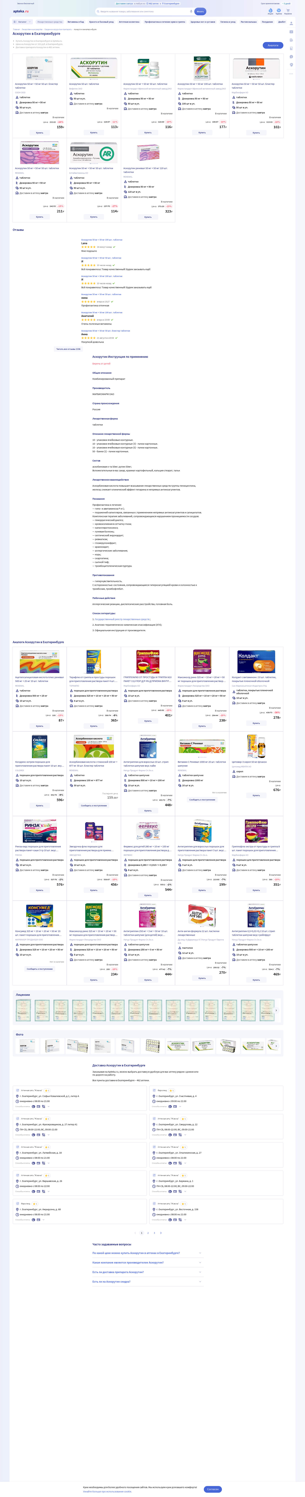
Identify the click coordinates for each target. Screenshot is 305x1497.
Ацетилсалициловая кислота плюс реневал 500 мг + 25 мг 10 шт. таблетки (39, 679)
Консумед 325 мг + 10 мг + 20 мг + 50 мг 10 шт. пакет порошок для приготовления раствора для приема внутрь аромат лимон (39, 933)
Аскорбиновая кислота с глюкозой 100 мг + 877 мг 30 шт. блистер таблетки (93, 763)
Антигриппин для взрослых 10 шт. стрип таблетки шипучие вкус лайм (146, 763)
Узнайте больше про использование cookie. (107, 1491)
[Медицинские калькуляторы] (291, 48)
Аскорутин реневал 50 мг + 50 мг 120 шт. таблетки (145, 170)
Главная (16, 29)
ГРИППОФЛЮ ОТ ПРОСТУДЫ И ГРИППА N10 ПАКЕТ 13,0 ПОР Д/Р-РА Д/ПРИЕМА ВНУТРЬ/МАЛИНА (148, 680)
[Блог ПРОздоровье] (291, 40)
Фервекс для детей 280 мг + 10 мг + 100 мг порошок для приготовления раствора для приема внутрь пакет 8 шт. (148, 849)
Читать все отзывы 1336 (68, 349)
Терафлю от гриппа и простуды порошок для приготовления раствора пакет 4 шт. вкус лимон (92, 680)
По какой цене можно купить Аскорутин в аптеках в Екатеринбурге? (136, 1253)
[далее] (276, 1010)
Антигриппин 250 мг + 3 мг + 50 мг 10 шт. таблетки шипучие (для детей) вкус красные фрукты (146, 933)
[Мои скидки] (291, 32)
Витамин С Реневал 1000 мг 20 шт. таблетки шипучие (202, 763)
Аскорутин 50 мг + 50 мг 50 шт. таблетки (145, 83)
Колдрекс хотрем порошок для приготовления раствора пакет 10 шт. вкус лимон (39, 764)
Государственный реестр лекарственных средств (122, 619)
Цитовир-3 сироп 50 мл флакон (249, 761)
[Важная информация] (291, 56)
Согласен (213, 1489)
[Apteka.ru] (23, 11)
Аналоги (273, 45)
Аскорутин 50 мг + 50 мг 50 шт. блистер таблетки (36, 85)
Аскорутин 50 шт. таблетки (84, 83)
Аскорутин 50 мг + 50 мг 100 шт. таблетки (200, 83)
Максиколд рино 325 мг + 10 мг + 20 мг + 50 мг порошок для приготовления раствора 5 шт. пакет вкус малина (202, 680)
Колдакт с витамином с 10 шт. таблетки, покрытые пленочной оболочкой (254, 679)
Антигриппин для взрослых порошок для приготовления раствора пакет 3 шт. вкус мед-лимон (201, 849)
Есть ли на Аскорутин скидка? (111, 1281)
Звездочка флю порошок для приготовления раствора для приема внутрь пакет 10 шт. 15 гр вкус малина (90, 849)
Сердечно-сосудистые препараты (58, 29)
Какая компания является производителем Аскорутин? (128, 1262)
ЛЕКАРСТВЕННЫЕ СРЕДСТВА (32, 29)
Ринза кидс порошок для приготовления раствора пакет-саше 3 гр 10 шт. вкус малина (38, 849)
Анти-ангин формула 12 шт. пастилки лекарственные (198, 932)
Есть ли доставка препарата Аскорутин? (118, 1272)
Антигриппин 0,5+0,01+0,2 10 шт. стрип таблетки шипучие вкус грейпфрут (253, 932)
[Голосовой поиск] (191, 11)
